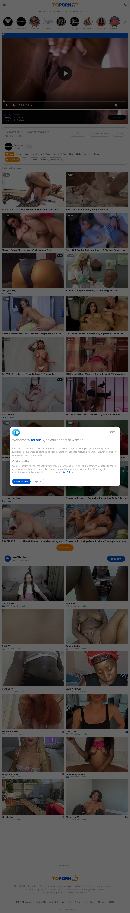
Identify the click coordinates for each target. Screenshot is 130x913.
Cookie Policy (66, 472)
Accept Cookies (21, 481)
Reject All (38, 481)
